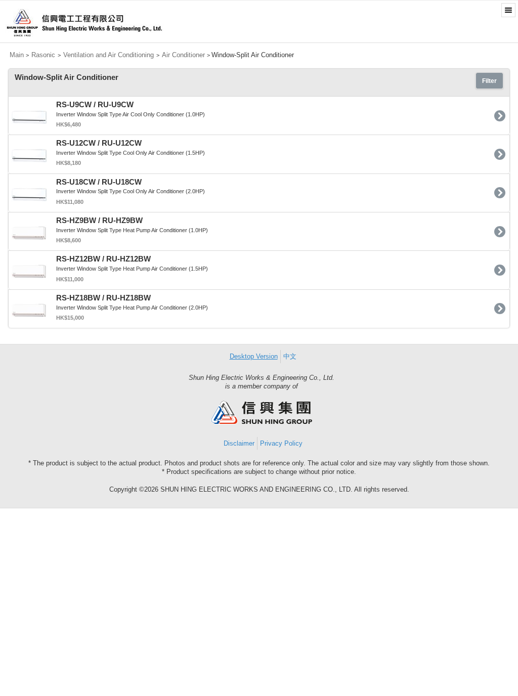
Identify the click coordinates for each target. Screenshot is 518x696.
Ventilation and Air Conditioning (108, 55)
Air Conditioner (183, 55)
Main (17, 55)
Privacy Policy (281, 443)
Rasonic (43, 55)
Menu (508, 10)
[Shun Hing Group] (261, 422)
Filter (489, 80)
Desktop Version (254, 356)
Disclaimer (239, 443)
